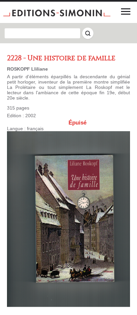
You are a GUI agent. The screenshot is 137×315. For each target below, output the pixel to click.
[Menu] (125, 11)
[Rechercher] (87, 33)
